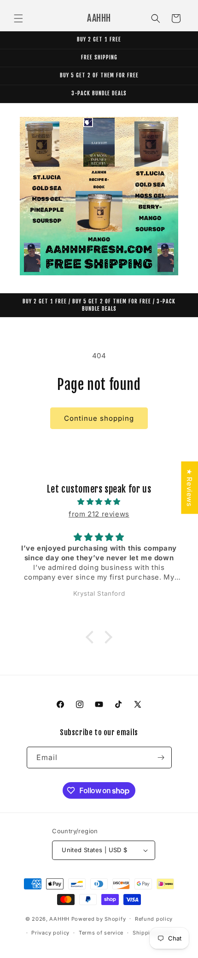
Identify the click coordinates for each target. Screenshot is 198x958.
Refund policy (154, 919)
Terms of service (101, 932)
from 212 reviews (99, 514)
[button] (18, 18)
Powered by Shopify (98, 918)
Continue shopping (99, 418)
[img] (99, 501)
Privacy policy (50, 932)
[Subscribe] (161, 757)
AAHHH (59, 918)
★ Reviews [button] (189, 487)
